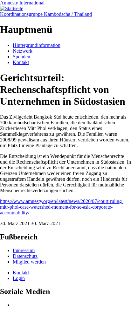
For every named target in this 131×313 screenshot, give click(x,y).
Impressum (24, 250)
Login (19, 278)
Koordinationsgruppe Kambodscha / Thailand (46, 14)
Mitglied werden (29, 261)
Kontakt (21, 62)
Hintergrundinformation (36, 45)
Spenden (21, 56)
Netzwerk (22, 51)
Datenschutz (25, 256)
